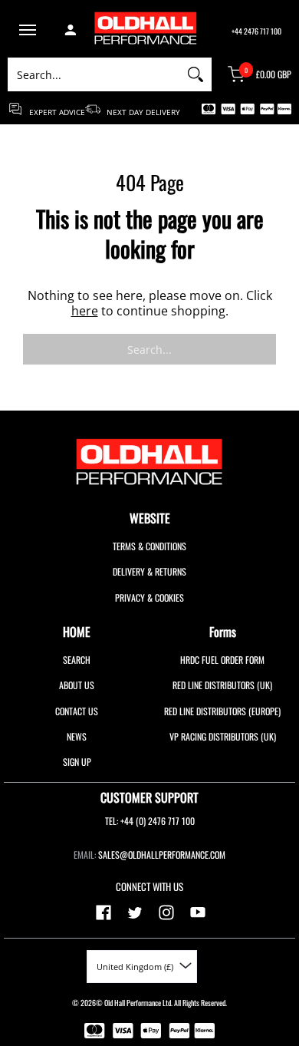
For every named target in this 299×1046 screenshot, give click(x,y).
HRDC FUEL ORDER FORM (222, 659)
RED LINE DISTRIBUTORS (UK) (222, 684)
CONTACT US (76, 711)
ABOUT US (76, 684)
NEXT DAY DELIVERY (139, 112)
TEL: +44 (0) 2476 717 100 (150, 820)
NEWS (77, 736)
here (84, 310)
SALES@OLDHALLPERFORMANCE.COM (161, 854)
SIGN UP (77, 761)
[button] (27, 31)
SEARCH (76, 659)
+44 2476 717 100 (256, 31)
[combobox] (93, 74)
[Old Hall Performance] (157, 31)
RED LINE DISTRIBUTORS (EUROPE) (222, 711)
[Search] (195, 74)
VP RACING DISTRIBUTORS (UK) (222, 736)
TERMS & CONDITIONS (149, 546)
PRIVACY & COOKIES (149, 597)
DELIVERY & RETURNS (149, 571)
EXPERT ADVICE (56, 112)
